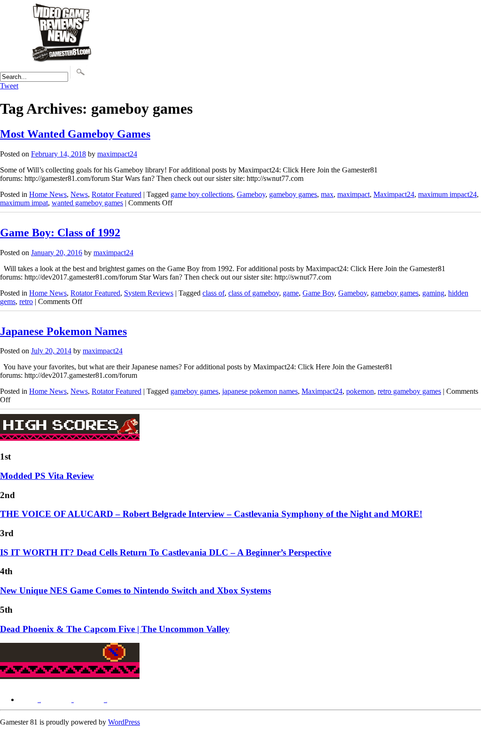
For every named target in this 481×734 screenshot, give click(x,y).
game (291, 293)
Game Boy (318, 293)
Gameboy (251, 194)
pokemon (360, 391)
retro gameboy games (409, 391)
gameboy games (293, 194)
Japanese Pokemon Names (63, 331)
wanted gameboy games (87, 203)
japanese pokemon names (260, 391)
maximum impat (24, 203)
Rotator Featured (116, 194)
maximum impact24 (447, 194)
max (327, 194)
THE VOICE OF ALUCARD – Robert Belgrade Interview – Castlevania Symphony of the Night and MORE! (211, 514)
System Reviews (148, 293)
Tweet (9, 86)
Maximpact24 (393, 194)
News (79, 194)
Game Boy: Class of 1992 (60, 232)
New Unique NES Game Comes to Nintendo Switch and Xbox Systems (135, 590)
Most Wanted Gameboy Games (75, 134)
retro (26, 301)
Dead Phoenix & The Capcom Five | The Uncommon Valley (115, 629)
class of (213, 293)
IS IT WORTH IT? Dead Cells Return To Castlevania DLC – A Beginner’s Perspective (165, 552)
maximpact (353, 194)
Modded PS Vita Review (47, 476)
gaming (433, 293)
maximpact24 (117, 154)
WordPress (124, 722)
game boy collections (202, 194)
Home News (48, 194)
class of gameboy (253, 293)
